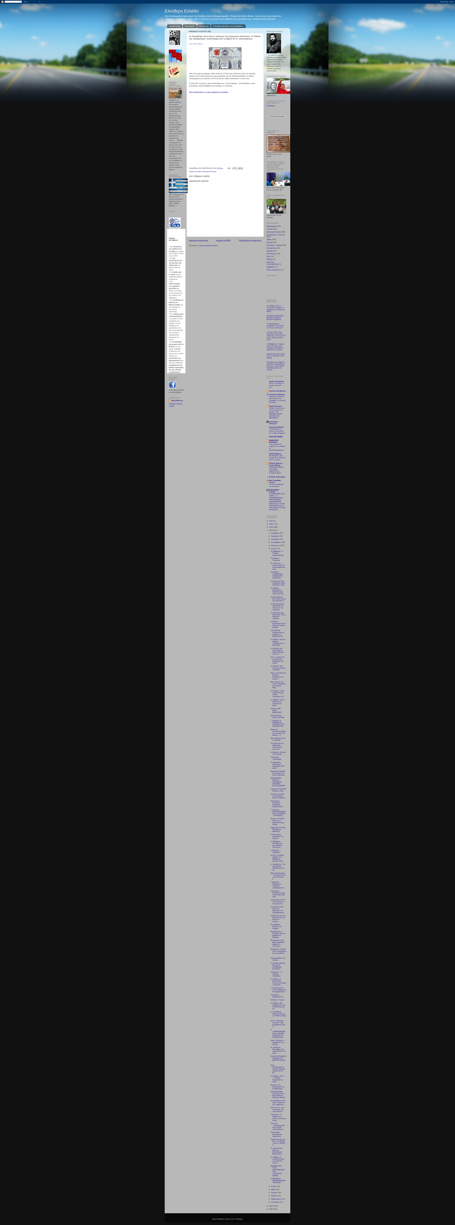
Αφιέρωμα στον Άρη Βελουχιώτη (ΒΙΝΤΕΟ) (278, 829)
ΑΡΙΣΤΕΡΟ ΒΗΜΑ (276, 437)
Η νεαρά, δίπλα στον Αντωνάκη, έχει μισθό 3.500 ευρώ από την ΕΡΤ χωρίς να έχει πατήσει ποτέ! (276, 336)
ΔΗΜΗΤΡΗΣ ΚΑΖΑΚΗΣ (273, 441)
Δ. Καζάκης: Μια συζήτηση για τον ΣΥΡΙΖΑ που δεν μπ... (278, 1006)
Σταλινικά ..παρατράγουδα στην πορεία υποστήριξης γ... (278, 1126)
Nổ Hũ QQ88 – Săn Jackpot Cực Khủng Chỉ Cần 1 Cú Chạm (277, 458)
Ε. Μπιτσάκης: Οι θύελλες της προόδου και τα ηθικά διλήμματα (277, 431)
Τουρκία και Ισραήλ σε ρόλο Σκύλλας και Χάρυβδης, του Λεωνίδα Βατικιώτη (277, 399)
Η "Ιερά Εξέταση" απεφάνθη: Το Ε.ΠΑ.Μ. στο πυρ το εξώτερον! (275, 326)
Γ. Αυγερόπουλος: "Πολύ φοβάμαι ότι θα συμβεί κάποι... (278, 990)
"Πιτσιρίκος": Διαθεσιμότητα (277, 996)
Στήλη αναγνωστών (274, 270)
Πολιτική (270, 229)
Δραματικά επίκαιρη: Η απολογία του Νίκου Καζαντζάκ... (278, 773)
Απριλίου (274, 1193)
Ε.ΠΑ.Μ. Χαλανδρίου (277, 477)
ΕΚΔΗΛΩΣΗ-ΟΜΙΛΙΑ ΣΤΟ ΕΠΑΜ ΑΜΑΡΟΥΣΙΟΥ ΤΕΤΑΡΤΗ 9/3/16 (276, 470)
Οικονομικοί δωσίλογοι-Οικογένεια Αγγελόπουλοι (277, 804)
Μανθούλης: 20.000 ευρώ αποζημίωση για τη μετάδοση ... (278, 952)
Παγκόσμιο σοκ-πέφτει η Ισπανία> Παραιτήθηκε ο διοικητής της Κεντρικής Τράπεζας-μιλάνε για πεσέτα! (276, 366)
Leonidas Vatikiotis (277, 394)
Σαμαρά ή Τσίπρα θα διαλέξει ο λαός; (278, 790)
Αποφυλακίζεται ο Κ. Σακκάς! (278, 959)
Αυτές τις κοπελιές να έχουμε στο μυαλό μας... (276, 385)
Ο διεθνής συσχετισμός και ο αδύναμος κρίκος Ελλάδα (278, 624)
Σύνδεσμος (271, 106)
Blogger (240, 1219)
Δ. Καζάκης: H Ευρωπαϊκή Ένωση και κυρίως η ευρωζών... (278, 982)
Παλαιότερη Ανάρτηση (250, 240)
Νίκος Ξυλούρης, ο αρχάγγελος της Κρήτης (278, 1042)
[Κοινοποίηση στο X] (237, 168)
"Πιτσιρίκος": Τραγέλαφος (276, 758)
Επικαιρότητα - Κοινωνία (276, 235)
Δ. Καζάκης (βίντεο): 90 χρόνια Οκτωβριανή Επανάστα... (278, 966)
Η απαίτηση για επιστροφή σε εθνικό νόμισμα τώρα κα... (277, 651)
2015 (271, 524)
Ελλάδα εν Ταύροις (278, 1000)
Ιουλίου (274, 548)
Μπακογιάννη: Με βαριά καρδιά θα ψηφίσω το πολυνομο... (277, 943)
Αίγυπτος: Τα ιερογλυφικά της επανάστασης (277, 1087)
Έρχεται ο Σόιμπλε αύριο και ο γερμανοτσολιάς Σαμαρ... (277, 821)
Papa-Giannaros (275, 406)
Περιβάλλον (271, 267)
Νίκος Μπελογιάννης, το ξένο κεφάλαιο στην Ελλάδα (208, 92)
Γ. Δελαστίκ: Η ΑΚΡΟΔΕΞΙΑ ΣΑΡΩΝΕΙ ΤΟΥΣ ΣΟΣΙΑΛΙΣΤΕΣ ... (278, 723)
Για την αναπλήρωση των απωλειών (276, 485)
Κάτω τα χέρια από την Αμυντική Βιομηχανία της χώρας (278, 660)
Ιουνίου (274, 1186)
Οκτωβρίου (275, 539)
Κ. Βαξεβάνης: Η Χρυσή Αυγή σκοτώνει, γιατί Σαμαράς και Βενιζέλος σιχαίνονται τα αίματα (275, 347)
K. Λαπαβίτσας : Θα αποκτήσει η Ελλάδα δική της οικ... (278, 867)
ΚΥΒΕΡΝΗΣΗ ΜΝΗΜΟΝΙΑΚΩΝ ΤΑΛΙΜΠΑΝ (278, 1180)
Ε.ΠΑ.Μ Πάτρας (275, 454)
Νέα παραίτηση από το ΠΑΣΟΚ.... (278, 739)
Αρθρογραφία (272, 226)
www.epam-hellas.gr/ (273, 422)
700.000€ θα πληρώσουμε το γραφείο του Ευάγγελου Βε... (277, 633)
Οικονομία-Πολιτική (209, 171)
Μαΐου (273, 1189)
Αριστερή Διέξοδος (198, 43)
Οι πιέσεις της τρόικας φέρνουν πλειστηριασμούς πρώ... (278, 566)
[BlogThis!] (235, 168)
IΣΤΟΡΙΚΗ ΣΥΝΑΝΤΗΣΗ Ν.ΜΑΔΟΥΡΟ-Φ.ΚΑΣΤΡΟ (277, 575)
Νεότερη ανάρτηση (198, 240)
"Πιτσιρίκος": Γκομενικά (275, 559)
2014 (271, 527)
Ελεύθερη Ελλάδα (181, 11)
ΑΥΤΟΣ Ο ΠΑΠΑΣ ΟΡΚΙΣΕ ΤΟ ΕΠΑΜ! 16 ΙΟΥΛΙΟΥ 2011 (277, 858)
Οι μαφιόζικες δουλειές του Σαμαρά (276, 926)
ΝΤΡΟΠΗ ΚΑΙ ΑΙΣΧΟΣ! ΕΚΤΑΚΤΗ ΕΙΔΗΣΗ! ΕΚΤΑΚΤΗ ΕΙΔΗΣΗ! (275, 317)
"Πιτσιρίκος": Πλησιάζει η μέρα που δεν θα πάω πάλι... (278, 894)
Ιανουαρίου (275, 1202)
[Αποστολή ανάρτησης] (228, 168)
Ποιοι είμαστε (190, 26)
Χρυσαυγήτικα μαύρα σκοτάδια (277, 716)
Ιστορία (198, 171)
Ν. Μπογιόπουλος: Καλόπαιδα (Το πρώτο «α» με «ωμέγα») (278, 607)
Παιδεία (269, 259)
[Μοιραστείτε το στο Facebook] (240, 168)
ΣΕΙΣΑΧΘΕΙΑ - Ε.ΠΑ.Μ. (274, 491)
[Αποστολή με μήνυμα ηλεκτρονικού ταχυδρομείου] (233, 168)
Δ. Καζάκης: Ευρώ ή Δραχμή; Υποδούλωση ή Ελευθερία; (278, 642)
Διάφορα (270, 251)
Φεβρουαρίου (276, 1199)
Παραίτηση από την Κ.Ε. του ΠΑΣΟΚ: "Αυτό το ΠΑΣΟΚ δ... (278, 1142)
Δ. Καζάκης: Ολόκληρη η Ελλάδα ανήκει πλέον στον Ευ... (278, 591)
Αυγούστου (275, 545)
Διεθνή (269, 239)
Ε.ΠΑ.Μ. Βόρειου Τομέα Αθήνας (275, 464)
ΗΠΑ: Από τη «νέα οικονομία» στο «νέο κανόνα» (277, 1109)
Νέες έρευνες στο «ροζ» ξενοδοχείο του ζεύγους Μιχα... (278, 685)
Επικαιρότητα (272, 248)
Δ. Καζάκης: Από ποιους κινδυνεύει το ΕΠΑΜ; (278, 668)
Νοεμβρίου (275, 536)
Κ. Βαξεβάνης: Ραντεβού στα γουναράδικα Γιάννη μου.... (277, 844)
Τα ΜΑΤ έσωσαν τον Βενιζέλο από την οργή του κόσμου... (278, 918)
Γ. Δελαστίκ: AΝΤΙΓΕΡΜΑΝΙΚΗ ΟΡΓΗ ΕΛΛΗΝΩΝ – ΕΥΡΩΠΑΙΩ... (278, 813)
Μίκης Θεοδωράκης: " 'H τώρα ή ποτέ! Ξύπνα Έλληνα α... (278, 876)
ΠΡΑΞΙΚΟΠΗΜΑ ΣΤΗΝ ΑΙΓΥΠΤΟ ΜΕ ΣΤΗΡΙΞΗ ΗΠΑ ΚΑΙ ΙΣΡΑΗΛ (278, 1094)
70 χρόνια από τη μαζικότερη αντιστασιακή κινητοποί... (277, 746)
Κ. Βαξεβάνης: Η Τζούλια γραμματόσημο (277, 553)
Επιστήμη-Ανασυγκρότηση (273, 263)
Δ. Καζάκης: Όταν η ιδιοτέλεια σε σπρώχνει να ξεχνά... (278, 702)
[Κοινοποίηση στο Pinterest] (242, 168)
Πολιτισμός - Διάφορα (274, 245)
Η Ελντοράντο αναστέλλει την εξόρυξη (277, 836)
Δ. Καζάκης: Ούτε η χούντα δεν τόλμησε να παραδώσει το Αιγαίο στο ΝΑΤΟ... (276, 308)
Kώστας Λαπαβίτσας (277, 391)
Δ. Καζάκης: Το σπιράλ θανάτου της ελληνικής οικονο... (277, 1160)
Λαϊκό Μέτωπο (177, 400)
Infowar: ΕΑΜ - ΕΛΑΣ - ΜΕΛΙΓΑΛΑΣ (276, 710)
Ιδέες (268, 256)
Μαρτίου (274, 1196)
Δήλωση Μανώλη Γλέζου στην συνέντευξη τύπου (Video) (276, 356)
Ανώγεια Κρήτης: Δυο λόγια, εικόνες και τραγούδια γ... (278, 599)
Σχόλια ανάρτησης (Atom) (208, 245)
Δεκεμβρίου (275, 533)
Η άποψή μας (272, 254)
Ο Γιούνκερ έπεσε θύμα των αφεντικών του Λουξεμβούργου (277, 909)
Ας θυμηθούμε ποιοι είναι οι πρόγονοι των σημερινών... (278, 1102)
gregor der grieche (276, 381)
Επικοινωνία (204, 26)
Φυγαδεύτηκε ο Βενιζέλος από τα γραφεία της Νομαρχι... (278, 934)
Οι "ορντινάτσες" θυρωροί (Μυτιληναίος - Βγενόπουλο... (277, 1151)
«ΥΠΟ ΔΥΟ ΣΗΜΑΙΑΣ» (276, 851)
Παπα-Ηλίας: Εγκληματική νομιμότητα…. (277, 1134)
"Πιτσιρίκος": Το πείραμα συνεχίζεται (276, 974)
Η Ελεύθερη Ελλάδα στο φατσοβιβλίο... (228, 26)
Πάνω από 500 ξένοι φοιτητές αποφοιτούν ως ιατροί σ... (278, 676)
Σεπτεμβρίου (276, 542)
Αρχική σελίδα (174, 26)
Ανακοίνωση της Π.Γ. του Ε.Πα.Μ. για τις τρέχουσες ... (278, 901)
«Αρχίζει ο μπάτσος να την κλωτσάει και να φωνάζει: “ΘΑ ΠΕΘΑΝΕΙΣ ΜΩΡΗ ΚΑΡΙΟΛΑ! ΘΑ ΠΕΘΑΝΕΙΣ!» (277, 413)
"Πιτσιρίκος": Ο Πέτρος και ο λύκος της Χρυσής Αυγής (278, 1117)
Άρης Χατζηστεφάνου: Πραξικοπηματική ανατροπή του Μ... (278, 1069)
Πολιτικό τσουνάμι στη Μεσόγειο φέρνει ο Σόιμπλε (278, 796)
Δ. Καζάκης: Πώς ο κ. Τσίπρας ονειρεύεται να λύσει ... (277, 1079)
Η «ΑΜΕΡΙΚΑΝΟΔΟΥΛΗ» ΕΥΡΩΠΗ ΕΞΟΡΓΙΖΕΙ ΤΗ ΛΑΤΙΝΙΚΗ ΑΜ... (278, 1033)
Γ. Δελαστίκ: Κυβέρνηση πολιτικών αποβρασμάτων (277, 885)
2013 (271, 530)
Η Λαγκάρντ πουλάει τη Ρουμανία (278, 753)
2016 (271, 521)
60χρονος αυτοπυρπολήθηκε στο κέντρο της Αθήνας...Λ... (278, 732)
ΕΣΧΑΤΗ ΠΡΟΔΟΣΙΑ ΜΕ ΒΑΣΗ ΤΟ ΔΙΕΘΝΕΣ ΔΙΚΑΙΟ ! (278, 1059)
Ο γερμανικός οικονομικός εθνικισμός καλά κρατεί (277, 765)
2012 (271, 1206)
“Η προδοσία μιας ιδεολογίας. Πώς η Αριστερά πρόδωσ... (278, 615)
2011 (271, 1209)
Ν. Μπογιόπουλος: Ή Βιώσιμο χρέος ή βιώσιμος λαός (278, 583)
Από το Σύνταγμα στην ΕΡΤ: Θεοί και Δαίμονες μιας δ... (278, 1023)
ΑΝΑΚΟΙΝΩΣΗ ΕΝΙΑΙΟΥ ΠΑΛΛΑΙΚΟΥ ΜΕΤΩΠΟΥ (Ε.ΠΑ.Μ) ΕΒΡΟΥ (278, 782)
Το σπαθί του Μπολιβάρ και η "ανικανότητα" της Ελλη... (278, 1050)
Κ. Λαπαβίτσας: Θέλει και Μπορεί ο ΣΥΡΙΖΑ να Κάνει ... (278, 1015)
